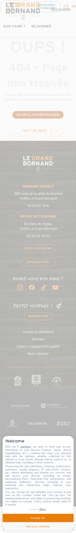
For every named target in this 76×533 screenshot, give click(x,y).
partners (25, 446)
